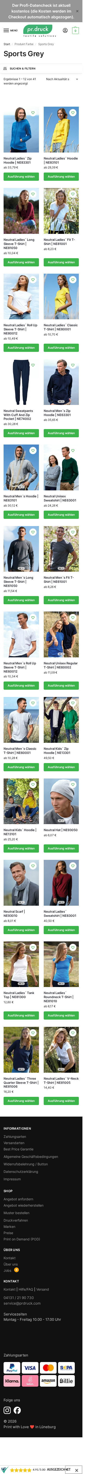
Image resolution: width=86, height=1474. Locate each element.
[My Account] (65, 31)
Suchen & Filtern (22, 68)
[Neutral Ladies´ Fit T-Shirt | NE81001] (61, 211)
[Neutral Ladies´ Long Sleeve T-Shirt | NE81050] (21, 211)
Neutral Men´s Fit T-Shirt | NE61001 (59, 580)
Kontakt (10, 1258)
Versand (42, 1289)
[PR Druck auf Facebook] (17, 1410)
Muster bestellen (16, 1213)
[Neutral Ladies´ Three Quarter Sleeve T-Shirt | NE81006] (21, 1050)
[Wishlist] (33, 112)
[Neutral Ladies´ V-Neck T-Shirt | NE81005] (61, 1050)
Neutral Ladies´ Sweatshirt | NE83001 (60, 914)
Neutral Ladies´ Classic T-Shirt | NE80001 (61, 327)
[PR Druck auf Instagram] (7, 1410)
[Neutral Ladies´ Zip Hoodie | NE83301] (21, 130)
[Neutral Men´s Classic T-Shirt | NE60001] (21, 720)
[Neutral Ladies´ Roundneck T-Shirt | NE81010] (61, 964)
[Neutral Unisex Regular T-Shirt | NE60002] (61, 634)
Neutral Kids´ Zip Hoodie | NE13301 (57, 751)
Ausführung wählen (21, 176)
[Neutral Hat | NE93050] (61, 801)
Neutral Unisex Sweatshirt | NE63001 (60, 498)
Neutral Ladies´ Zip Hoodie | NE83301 (18, 160)
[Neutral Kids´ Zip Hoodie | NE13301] (61, 720)
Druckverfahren (16, 1220)
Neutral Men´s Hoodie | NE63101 (21, 498)
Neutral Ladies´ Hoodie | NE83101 (61, 160)
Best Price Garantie (18, 1149)
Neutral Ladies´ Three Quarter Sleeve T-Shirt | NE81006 (21, 1083)
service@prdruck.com (22, 1303)
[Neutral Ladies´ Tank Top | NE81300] (21, 964)
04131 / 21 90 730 (19, 1297)
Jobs (7, 1270)
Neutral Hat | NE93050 (61, 830)
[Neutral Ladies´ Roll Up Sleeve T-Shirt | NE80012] (21, 297)
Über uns (11, 1264)
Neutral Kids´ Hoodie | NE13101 (20, 832)
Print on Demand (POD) (22, 1239)
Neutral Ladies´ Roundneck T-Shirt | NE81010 (59, 997)
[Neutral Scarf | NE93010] (21, 883)
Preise (8, 1233)
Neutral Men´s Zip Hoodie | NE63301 (57, 413)
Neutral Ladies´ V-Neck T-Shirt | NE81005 (61, 1081)
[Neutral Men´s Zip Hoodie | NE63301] (61, 382)
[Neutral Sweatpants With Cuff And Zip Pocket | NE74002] (21, 382)
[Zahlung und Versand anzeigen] (41, 1374)
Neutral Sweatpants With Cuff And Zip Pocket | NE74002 (18, 415)
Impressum (12, 1179)
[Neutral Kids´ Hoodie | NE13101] (21, 801)
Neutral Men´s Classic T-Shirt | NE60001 (20, 751)
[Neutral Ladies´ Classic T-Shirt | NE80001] (61, 297)
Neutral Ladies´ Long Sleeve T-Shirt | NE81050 (19, 244)
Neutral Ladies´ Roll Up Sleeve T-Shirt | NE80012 (20, 329)
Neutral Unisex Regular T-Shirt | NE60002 (61, 665)
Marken (9, 1226)
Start (7, 44)
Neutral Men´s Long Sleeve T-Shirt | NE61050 (18, 582)
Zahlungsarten (15, 1136)
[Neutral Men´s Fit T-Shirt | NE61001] (61, 549)
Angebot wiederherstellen (23, 1205)
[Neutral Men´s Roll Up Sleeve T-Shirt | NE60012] (21, 634)
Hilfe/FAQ (26, 1289)
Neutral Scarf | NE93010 (14, 914)
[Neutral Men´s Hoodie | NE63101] (21, 467)
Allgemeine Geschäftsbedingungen (31, 1156)
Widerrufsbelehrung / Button (26, 1164)
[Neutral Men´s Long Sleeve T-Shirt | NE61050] (21, 549)
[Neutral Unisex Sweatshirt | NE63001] (61, 467)
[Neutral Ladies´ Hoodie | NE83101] (61, 130)
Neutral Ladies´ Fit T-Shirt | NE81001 (59, 242)
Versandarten (14, 1143)
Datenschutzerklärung (21, 1171)
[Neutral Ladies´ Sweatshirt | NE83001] (61, 883)
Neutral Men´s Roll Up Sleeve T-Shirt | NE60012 (20, 667)
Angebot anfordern (18, 1199)
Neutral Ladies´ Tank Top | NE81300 (19, 995)
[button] (75, 30)
